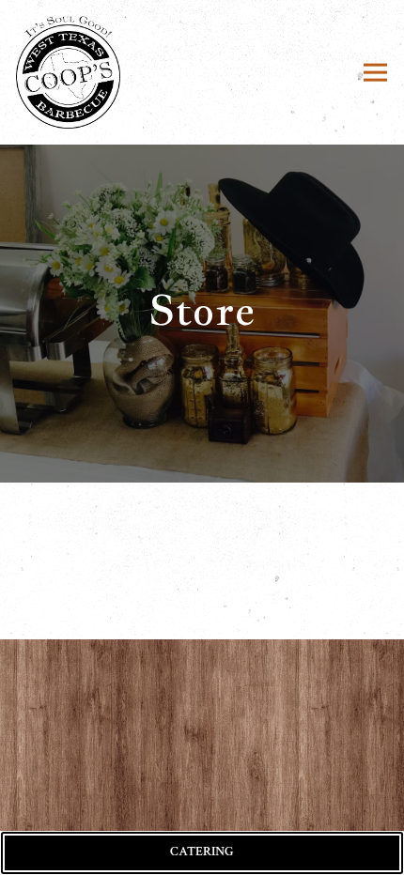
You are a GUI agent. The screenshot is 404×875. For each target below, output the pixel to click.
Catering (202, 851)
